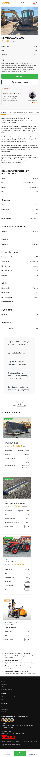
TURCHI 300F (9, 624)
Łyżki (6, 441)
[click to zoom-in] (19, 21)
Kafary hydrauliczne (10, 622)
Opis (9, 112)
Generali (31, 112)
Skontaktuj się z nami (8, 697)
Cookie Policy (17, 741)
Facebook (4, 707)
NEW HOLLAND (33, 187)
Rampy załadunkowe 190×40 (14, 503)
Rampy (6, 501)
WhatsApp (20, 754)
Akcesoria (4, 687)
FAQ (2, 699)
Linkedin (4, 712)
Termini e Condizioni (30, 741)
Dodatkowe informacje (20, 112)
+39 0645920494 (21, 82)
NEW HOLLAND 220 (11, 443)
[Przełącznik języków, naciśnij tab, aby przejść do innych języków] (35, 3)
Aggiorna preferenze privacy (11, 745)
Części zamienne (6, 689)
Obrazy (3, 112)
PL (20, 404)
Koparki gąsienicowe (22, 402)
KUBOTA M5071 (10, 562)
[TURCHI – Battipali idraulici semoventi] (8, 737)
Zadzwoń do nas (32, 754)
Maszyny (4, 684)
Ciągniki (6, 559)
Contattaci (7, 754)
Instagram (4, 709)
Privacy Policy (6, 741)
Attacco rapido (8, 328)
